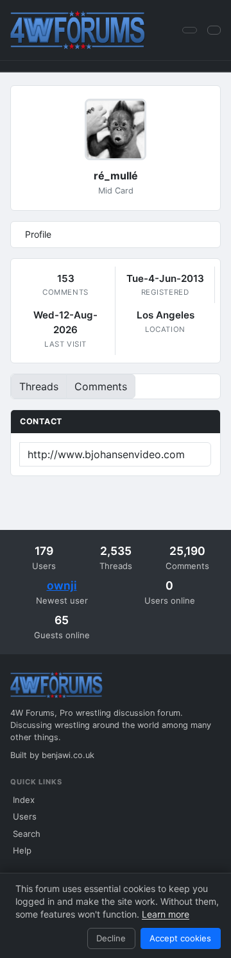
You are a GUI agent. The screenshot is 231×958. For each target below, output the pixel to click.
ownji (62, 585)
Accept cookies (180, 938)
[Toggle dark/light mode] (189, 30)
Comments (100, 386)
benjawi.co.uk (68, 755)
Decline (111, 938)
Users (25, 816)
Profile (38, 234)
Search (26, 834)
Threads (38, 386)
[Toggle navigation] (214, 30)
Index (24, 800)
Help (22, 850)
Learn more (165, 914)
